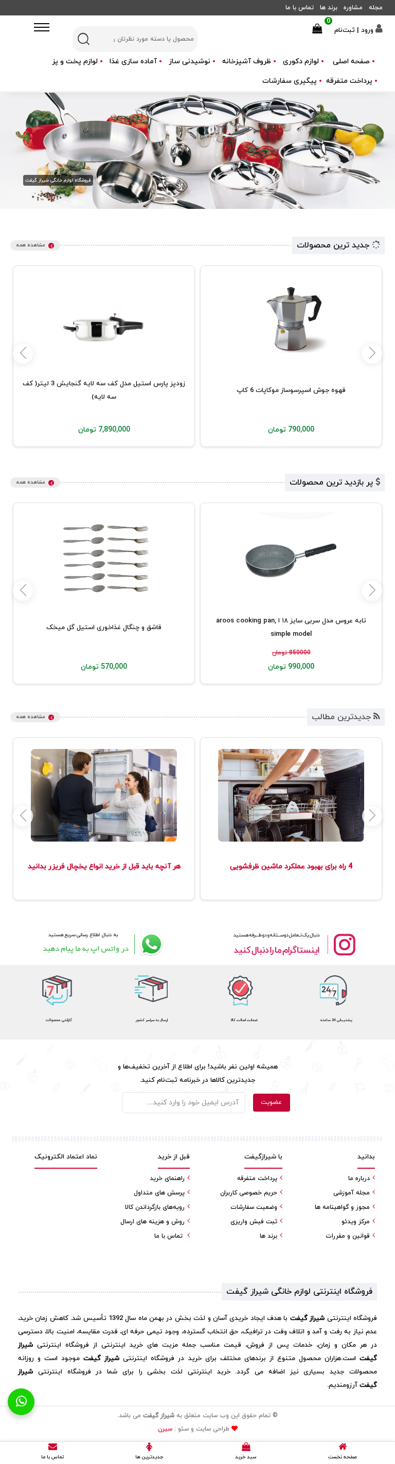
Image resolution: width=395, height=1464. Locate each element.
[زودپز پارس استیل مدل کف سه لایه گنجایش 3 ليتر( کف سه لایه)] (104, 321)
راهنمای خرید (167, 1178)
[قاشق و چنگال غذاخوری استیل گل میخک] (104, 558)
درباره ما (359, 1178)
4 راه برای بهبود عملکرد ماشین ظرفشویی (291, 866)
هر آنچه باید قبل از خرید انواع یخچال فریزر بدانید (104, 866)
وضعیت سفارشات (253, 1207)
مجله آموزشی (351, 1193)
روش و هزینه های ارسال (152, 1222)
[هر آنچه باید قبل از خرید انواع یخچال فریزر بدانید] (104, 795)
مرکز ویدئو (356, 1222)
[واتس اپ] (101, 944)
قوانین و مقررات (348, 1236)
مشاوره (353, 8)
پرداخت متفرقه (349, 81)
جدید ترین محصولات (334, 245)
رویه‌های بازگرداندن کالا (155, 1207)
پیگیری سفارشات (289, 81)
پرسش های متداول (159, 1193)
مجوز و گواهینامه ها (342, 1207)
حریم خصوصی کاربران (248, 1193)
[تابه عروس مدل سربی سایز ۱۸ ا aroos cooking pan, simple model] (291, 558)
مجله (376, 8)
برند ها (328, 8)
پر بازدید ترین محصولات (332, 482)
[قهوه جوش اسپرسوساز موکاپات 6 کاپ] (291, 321)
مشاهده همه (30, 245)
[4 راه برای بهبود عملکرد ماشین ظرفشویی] (291, 795)
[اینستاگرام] (294, 944)
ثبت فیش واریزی (253, 1222)
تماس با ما (299, 8)
